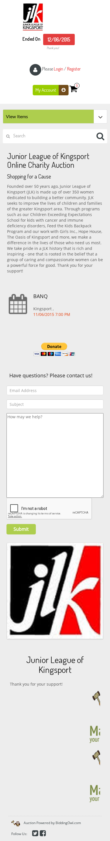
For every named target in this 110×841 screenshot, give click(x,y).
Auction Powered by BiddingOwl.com (52, 822)
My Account (46, 90)
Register (74, 69)
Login (58, 69)
